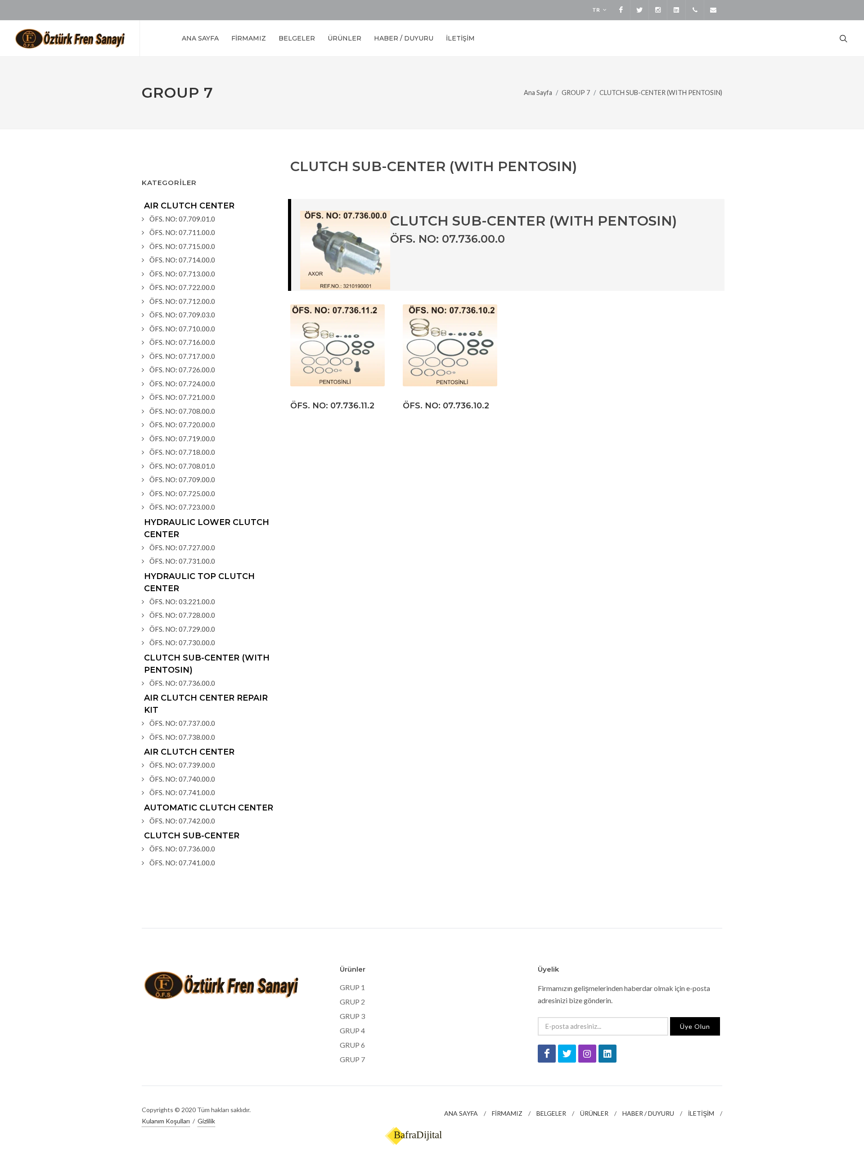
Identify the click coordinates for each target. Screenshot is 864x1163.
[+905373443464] (695, 10)
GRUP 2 (352, 1001)
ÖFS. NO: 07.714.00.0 (182, 260)
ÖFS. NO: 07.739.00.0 (182, 765)
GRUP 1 (352, 987)
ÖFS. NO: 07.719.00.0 (182, 438)
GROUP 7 (576, 92)
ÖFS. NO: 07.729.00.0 (182, 629)
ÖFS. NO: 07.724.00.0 (182, 384)
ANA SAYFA (461, 1113)
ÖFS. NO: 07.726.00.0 (182, 370)
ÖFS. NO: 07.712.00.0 (182, 301)
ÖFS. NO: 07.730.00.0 (182, 642)
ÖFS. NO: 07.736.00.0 (182, 683)
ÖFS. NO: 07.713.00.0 (182, 274)
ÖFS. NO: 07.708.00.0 (182, 411)
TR (596, 9)
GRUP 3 (352, 1016)
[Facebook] (621, 10)
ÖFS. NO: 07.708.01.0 (182, 466)
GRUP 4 (352, 1030)
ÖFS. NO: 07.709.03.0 (182, 315)
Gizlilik (206, 1121)
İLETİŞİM (701, 1113)
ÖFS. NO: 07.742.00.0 (182, 821)
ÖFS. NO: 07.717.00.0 (182, 356)
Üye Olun (695, 1026)
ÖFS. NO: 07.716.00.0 (182, 342)
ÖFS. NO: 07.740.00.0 (182, 779)
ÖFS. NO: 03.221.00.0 (182, 601)
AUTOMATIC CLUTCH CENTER (208, 808)
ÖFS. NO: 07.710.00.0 (182, 329)
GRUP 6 (352, 1045)
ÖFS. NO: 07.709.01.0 (182, 219)
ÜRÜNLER (594, 1113)
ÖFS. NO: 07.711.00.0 (182, 232)
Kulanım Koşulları (166, 1121)
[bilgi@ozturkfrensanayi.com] (713, 10)
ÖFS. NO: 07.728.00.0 (182, 615)
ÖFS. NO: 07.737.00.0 (182, 723)
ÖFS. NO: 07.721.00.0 (182, 397)
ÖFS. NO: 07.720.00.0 (182, 425)
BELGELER (551, 1113)
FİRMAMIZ (507, 1113)
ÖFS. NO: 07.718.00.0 (182, 452)
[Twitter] (639, 10)
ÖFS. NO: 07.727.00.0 (182, 547)
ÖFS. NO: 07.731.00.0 (182, 561)
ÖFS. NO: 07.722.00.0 (182, 287)
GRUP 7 (352, 1059)
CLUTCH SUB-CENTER (191, 836)
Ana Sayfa (538, 92)
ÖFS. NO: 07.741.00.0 (182, 792)
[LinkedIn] (676, 10)
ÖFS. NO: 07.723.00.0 (182, 507)
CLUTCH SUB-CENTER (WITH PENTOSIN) (660, 92)
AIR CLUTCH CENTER (189, 206)
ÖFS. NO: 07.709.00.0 (182, 479)
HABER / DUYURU (648, 1113)
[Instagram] (658, 10)
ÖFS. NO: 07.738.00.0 (182, 737)
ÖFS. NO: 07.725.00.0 (182, 493)
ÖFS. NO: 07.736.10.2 (446, 406)
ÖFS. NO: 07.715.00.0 (182, 246)
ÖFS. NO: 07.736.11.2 (332, 406)
